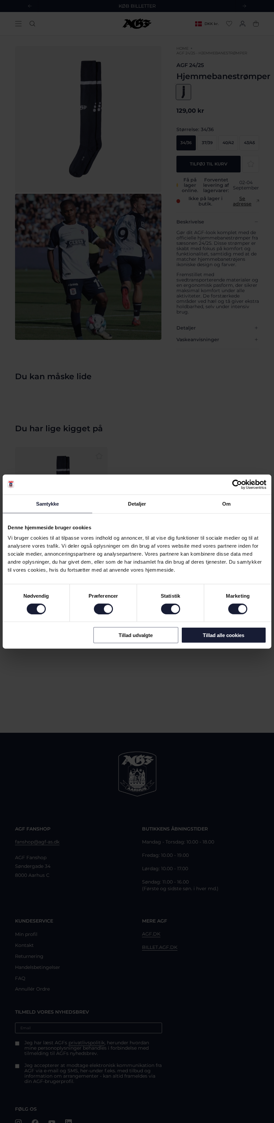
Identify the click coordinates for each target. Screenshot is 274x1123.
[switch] (103, 608)
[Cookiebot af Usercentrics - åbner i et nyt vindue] (237, 484)
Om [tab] (226, 503)
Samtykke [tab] (47, 503)
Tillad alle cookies (223, 635)
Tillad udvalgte (136, 635)
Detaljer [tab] (137, 503)
